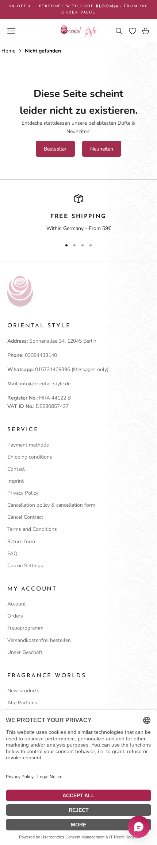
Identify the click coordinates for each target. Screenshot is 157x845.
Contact (16, 469)
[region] (78, 213)
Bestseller (55, 148)
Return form (21, 541)
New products (23, 690)
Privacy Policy (22, 493)
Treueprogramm (25, 627)
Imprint (15, 481)
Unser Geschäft (24, 652)
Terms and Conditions (32, 529)
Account (16, 603)
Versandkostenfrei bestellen (39, 640)
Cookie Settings (25, 565)
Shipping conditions (29, 456)
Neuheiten (101, 148)
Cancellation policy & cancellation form (51, 505)
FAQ (12, 553)
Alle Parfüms (22, 702)
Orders (15, 615)
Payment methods (28, 444)
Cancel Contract (25, 517)
